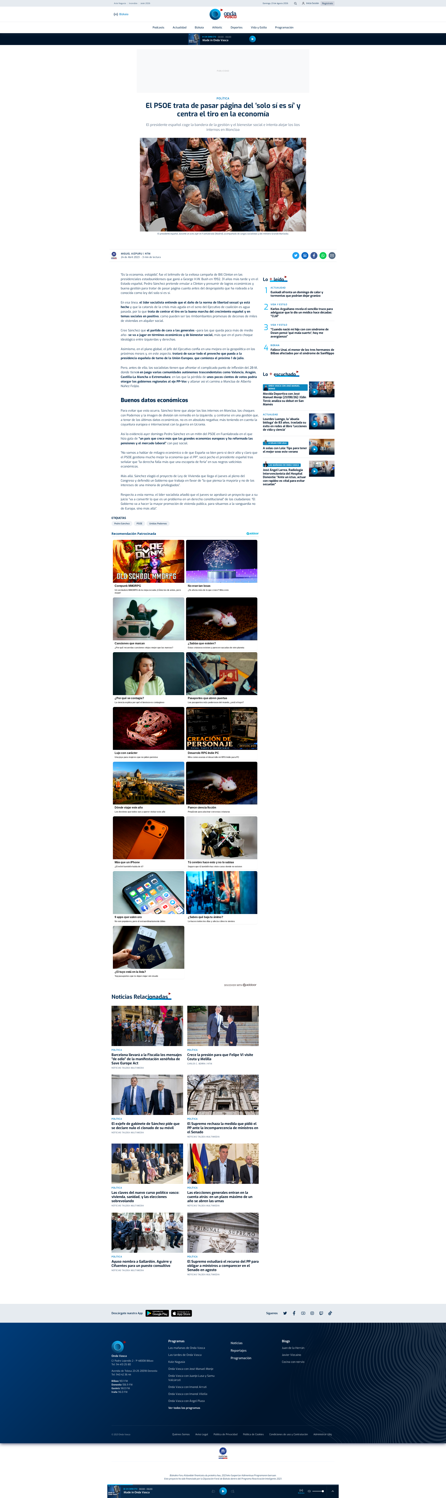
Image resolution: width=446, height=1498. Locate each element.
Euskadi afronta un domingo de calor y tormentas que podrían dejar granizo (297, 294)
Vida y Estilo (259, 27)
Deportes (237, 27)
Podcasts (158, 27)
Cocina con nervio (293, 1362)
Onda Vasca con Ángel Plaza (186, 1401)
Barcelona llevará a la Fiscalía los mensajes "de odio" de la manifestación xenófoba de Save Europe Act (147, 1059)
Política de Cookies (253, 1434)
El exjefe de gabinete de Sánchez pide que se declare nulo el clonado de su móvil (146, 1125)
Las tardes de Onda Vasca (185, 1355)
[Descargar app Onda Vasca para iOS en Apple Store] (181, 1313)
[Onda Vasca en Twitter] (285, 1313)
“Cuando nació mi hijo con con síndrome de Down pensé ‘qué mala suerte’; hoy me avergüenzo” (300, 333)
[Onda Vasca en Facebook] (294, 1313)
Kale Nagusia (176, 1362)
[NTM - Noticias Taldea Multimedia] (223, 1453)
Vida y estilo (279, 304)
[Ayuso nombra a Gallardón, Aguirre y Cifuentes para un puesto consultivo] (147, 1233)
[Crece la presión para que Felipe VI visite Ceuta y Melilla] (223, 1026)
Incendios (133, 3)
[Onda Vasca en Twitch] (321, 1313)
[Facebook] (313, 255)
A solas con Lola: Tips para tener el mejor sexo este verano (285, 450)
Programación (284, 27)
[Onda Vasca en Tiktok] (330, 1313)
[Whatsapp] (323, 255)
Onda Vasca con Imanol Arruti (187, 1387)
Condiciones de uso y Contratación (288, 1434)
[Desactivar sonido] (309, 1491)
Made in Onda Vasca (215, 40)
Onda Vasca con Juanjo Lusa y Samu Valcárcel (191, 1378)
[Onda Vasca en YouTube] (303, 1313)
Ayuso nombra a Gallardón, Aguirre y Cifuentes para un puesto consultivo (142, 1263)
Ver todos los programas (184, 1408)
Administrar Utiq (322, 1434)
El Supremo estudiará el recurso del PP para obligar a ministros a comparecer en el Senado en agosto (223, 1265)
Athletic (217, 27)
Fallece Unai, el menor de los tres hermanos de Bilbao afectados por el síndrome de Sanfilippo (302, 351)
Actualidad (179, 27)
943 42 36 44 (123, 1374)
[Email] (332, 255)
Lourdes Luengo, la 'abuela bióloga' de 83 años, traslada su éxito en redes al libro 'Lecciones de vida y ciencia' (285, 424)
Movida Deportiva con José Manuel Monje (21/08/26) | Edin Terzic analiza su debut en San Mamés (284, 399)
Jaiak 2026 (145, 3)
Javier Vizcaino (291, 1355)
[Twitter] (295, 255)
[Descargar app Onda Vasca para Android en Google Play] (157, 1313)
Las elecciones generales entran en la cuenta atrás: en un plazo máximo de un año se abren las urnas (219, 1196)
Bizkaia (199, 27)
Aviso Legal (201, 1434)
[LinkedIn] (304, 255)
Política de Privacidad (225, 1434)
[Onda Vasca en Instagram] (312, 1313)
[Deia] (167, 1452)
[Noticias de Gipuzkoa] (194, 1452)
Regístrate (327, 3)
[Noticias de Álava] (248, 1452)
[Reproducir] (252, 39)
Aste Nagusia (120, 3)
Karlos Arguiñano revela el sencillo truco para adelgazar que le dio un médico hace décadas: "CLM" (302, 312)
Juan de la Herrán (293, 1348)
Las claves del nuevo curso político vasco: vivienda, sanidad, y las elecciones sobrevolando (145, 1196)
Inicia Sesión (312, 3)
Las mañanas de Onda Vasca (186, 1348)
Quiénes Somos (181, 1434)
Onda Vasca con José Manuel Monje (190, 1369)
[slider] (323, 1491)
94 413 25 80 (123, 1364)
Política (117, 1049)
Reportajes (239, 1351)
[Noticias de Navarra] (284, 1452)
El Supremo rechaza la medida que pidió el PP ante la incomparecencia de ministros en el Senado (222, 1127)
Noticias (237, 1343)
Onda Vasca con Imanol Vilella (187, 1394)
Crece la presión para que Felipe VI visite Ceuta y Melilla (220, 1057)
